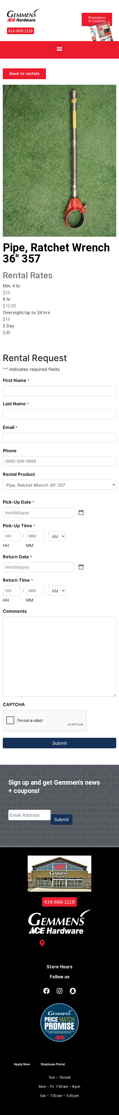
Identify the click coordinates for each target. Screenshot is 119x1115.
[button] (59, 48)
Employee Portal (53, 1064)
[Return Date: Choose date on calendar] (81, 567)
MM (29, 545)
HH (6, 545)
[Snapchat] (72, 991)
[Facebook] (46, 991)
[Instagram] (59, 991)
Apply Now (22, 1064)
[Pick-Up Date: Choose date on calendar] (81, 512)
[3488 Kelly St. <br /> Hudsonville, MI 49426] (42, 943)
